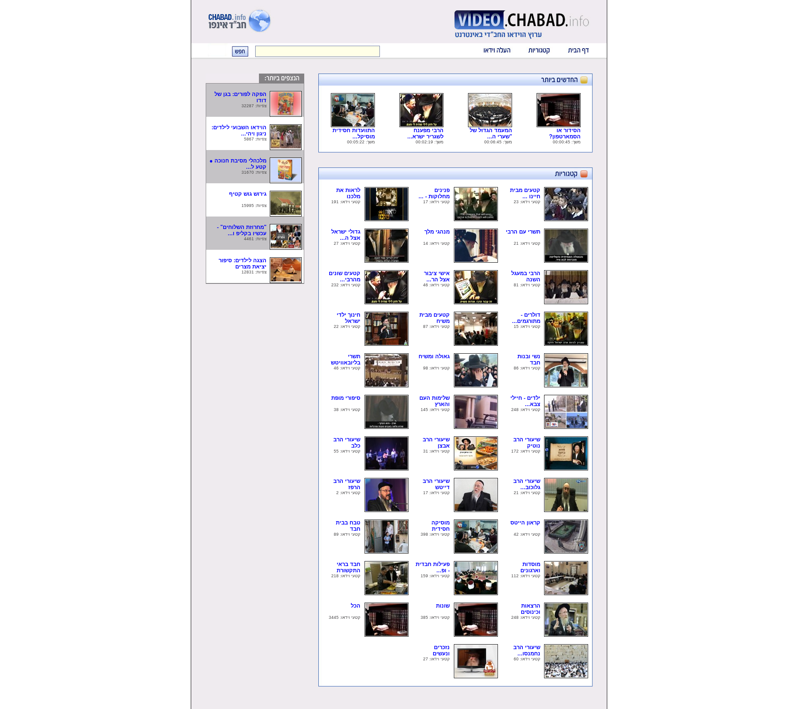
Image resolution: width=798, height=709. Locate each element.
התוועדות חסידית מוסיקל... (353, 133)
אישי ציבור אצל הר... (437, 276)
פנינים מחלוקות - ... (434, 193)
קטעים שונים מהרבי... (344, 276)
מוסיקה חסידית (435, 525)
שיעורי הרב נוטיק (526, 442)
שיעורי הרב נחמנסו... (526, 650)
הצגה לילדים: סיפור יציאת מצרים (242, 263)
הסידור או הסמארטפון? (561, 133)
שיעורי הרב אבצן (436, 442)
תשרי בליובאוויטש (343, 359)
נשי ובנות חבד (528, 359)
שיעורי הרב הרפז (346, 484)
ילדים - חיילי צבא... (525, 401)
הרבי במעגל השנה (525, 276)
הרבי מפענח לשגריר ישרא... (425, 133)
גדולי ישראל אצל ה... (345, 235)
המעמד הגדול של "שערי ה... (491, 133)
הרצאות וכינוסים (526, 609)
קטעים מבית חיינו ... (525, 193)
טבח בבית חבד (348, 525)
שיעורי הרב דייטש (436, 484)
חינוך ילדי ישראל (348, 318)
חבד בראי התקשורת (346, 567)
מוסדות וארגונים (526, 567)
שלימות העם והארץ (434, 401)
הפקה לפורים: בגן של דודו (240, 97)
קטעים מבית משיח (434, 318)
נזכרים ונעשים (435, 650)
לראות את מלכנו (348, 193)
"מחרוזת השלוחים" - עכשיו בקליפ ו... (241, 230)
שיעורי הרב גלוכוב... (526, 484)
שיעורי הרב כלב (346, 442)
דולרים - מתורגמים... (526, 318)
